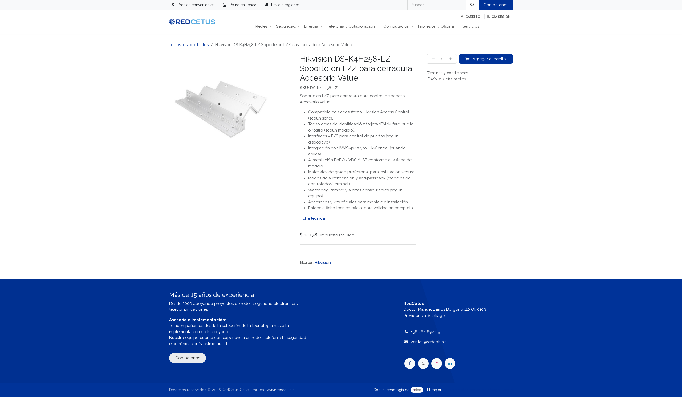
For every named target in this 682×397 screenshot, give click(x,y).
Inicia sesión (499, 17)
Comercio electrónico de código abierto (478, 390)
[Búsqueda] (472, 5)
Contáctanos (496, 4)
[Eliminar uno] (432, 59)
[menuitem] (263, 26)
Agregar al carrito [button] (489, 58)
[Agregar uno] (451, 59)
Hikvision (323, 262)
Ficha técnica (312, 218)
